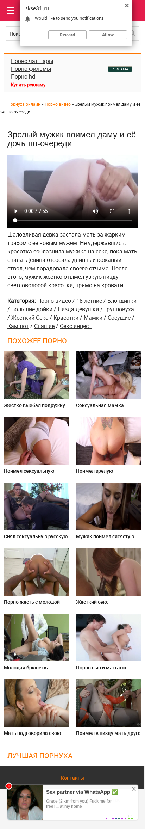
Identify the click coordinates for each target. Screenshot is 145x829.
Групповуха (119, 309)
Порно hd (23, 76)
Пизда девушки (78, 309)
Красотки (65, 317)
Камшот (18, 326)
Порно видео (54, 301)
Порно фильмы (31, 69)
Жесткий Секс (29, 317)
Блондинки (122, 301)
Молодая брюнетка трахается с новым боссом (35, 670)
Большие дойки (31, 309)
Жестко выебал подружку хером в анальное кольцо (34, 408)
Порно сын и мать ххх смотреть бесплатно (101, 670)
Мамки (93, 317)
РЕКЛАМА (120, 69)
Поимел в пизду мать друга (108, 733)
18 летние (89, 301)
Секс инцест (76, 326)
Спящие (44, 326)
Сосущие (119, 317)
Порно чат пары (32, 61)
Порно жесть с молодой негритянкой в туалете (32, 604)
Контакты (72, 777)
